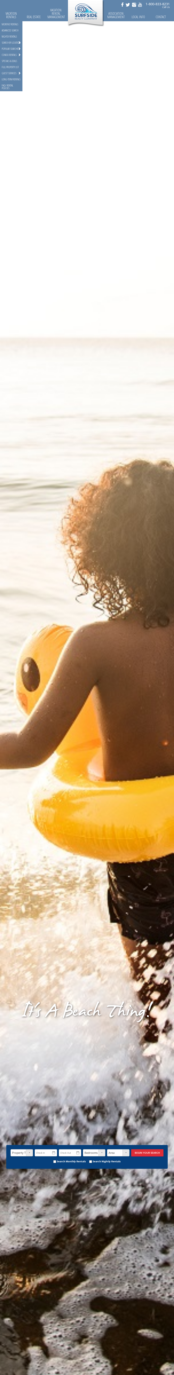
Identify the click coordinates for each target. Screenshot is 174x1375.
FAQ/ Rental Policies (7, 87)
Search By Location (11, 43)
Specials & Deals (9, 61)
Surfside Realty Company (86, 13)
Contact (161, 17)
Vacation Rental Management (56, 13)
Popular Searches (10, 49)
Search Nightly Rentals (106, 1161)
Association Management (116, 15)
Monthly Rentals (10, 24)
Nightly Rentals (9, 36)
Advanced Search (10, 30)
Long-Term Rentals (11, 79)
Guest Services (9, 73)
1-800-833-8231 (158, 4)
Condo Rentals (9, 55)
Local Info (138, 17)
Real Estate (34, 17)
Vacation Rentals (11, 15)
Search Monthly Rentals (71, 1161)
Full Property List (10, 67)
